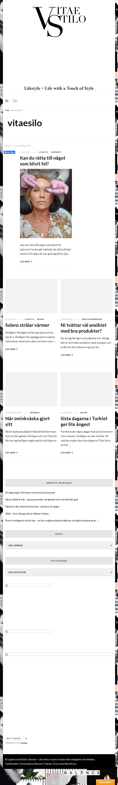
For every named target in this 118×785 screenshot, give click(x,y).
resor (40, 319)
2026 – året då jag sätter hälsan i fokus (27, 513)
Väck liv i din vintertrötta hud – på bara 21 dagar (32, 506)
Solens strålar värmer (27, 325)
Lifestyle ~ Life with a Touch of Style (59, 88)
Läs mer (25, 261)
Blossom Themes (43, 763)
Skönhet (56, 152)
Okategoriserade (92, 319)
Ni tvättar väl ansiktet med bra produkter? (83, 328)
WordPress (70, 763)
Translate (23, 743)
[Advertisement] (59, 62)
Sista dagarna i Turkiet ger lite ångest (84, 421)
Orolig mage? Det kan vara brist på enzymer (30, 492)
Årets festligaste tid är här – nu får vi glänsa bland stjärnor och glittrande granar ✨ (52, 520)
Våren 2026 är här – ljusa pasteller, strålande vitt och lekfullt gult (41, 499)
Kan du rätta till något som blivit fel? (42, 160)
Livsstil (43, 152)
